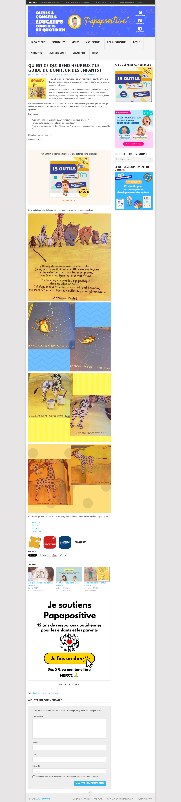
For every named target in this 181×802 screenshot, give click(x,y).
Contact (98, 799)
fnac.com (35, 525)
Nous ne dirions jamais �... (78, 2)
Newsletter (78, 53)
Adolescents (93, 42)
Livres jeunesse (57, 53)
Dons (95, 53)
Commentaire (38, 716)
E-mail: (35, 754)
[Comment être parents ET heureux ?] (69, 574)
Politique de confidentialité (119, 799)
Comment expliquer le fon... (131, 2)
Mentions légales (81, 799)
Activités (36, 53)
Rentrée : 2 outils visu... (104, 2)
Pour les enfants (116, 42)
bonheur (36, 693)
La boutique (38, 42)
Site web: (36, 766)
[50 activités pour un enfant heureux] (97, 574)
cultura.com (36, 531)
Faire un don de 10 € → (69, 684)
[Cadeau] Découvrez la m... (50, 2)
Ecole (136, 42)
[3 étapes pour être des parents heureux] (41, 574)
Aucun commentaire (90, 75)
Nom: (35, 742)
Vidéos (75, 42)
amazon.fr (36, 522)
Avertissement (145, 799)
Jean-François (33, 75)
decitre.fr (35, 528)
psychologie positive (50, 693)
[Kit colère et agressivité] (134, 105)
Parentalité (58, 42)
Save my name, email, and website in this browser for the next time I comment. (68, 777)
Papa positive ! (42, 799)
